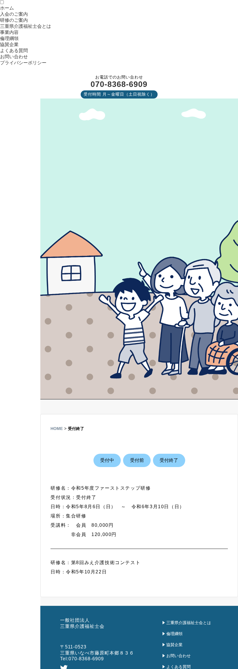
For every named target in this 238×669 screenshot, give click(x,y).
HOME (57, 428)
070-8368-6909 (119, 84)
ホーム (7, 8)
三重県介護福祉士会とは (25, 26)
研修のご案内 (14, 20)
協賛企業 (9, 44)
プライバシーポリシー (23, 62)
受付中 (107, 460)
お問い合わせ (14, 56)
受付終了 (169, 460)
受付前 (137, 460)
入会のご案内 (14, 14)
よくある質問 (14, 50)
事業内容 (9, 32)
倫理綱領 (9, 38)
